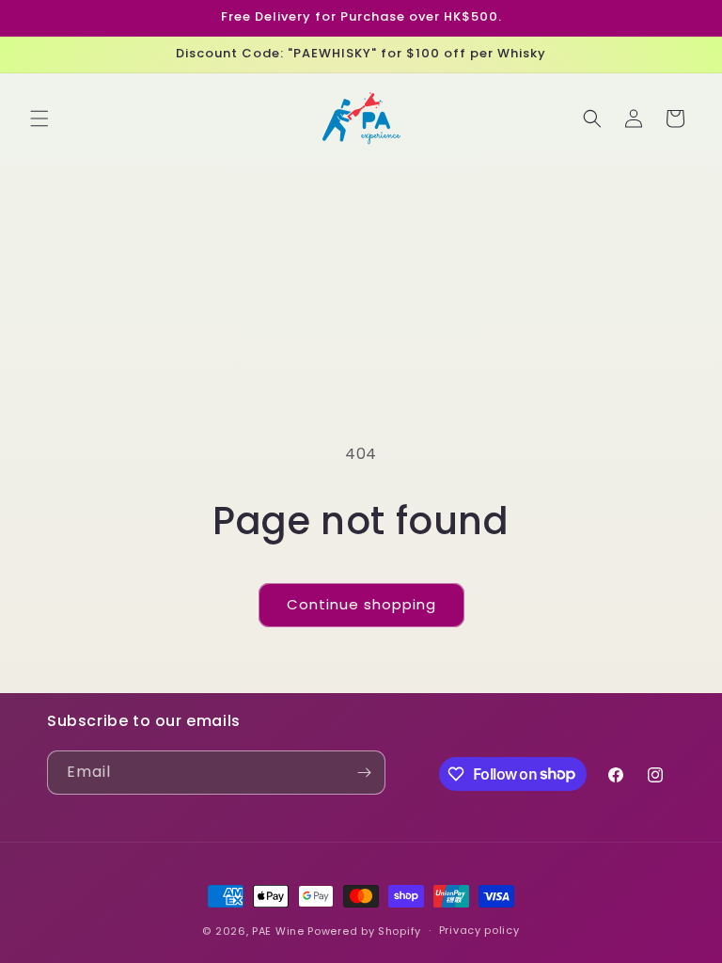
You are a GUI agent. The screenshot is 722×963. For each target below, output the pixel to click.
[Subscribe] (364, 772)
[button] (39, 118)
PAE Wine (278, 931)
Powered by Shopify (364, 931)
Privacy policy (479, 930)
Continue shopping (361, 604)
